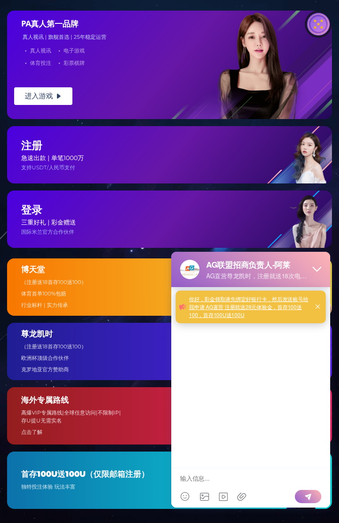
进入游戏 (43, 96)
